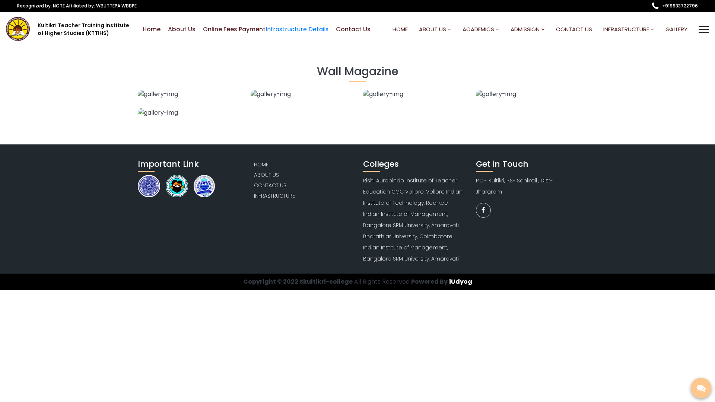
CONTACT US (574, 29)
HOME (400, 29)
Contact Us (353, 29)
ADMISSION (526, 29)
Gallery (676, 29)
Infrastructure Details (297, 29)
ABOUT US (433, 29)
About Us (182, 29)
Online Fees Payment (234, 29)
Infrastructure (627, 29)
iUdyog (460, 281)
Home (152, 29)
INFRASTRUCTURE (274, 196)
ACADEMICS (479, 29)
